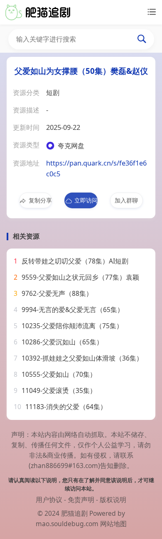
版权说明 (113, 499)
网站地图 (113, 523)
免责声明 (81, 499)
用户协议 (49, 499)
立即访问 (85, 200)
